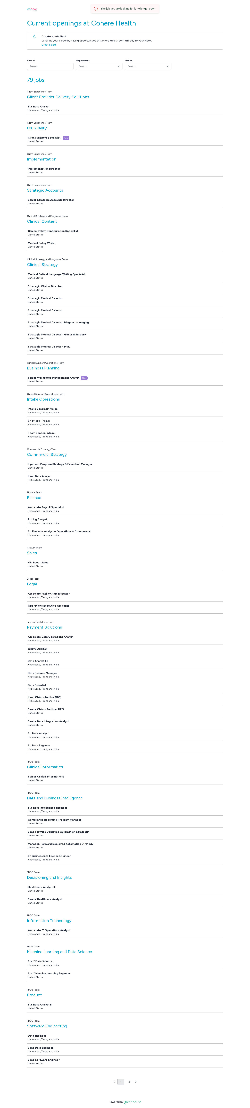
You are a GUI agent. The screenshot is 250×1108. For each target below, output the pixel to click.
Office (128, 60)
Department (83, 60)
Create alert (48, 44)
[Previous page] (114, 1081)
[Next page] (136, 1081)
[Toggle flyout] (119, 66)
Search (31, 60)
